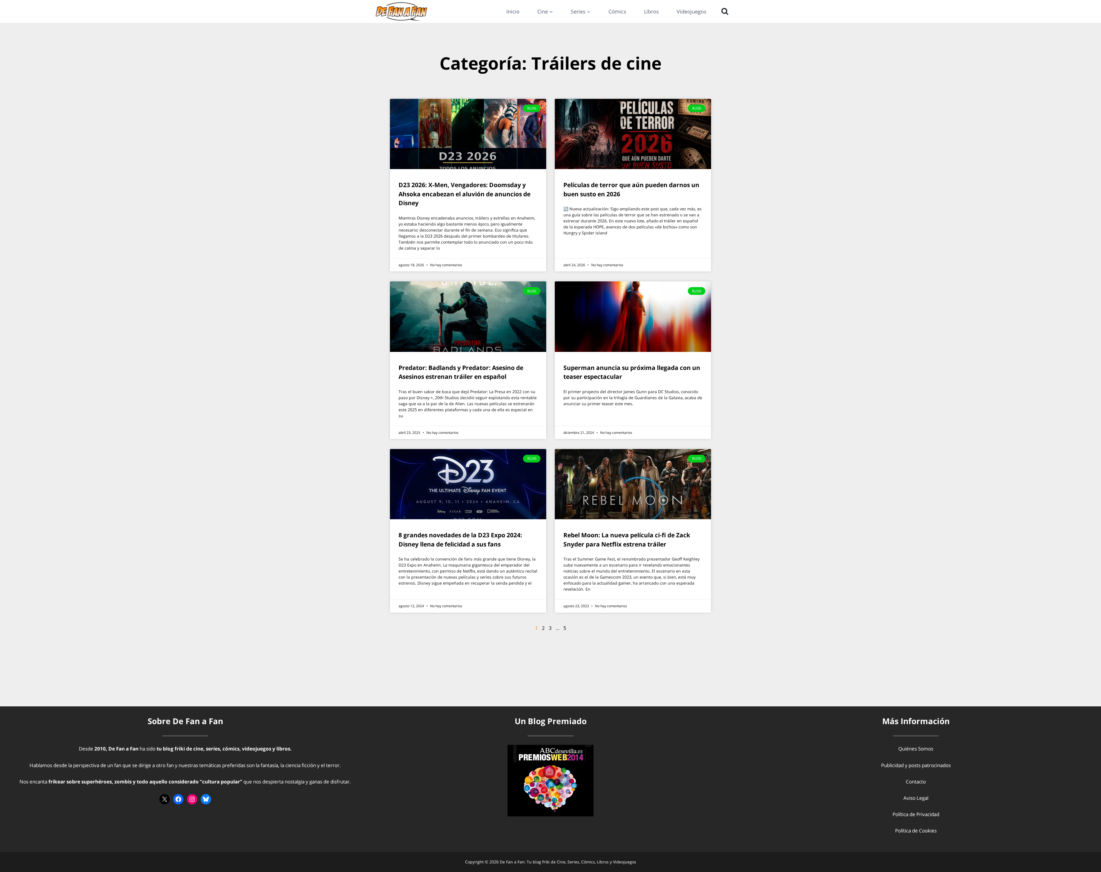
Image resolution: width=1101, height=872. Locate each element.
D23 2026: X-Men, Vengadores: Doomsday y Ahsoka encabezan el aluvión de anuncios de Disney (464, 194)
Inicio (513, 11)
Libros (651, 11)
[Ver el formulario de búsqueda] (723, 11)
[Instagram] (192, 799)
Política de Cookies (916, 830)
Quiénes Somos (915, 748)
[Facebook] (178, 799)
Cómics (617, 11)
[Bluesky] (206, 799)
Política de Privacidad (916, 814)
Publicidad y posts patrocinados (916, 765)
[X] (164, 799)
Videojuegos (691, 11)
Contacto (916, 781)
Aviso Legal (915, 798)
